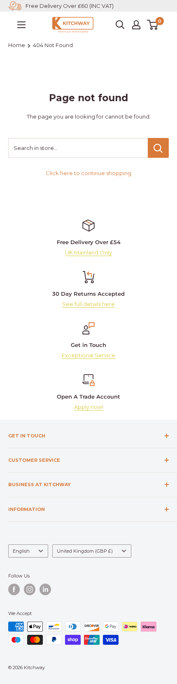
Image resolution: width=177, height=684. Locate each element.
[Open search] (120, 24)
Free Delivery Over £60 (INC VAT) (70, 5)
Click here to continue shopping (88, 173)
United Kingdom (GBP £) (85, 551)
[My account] (136, 24)
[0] (153, 25)
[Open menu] (21, 24)
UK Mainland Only (88, 252)
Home (16, 45)
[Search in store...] (158, 148)
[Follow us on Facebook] (14, 589)
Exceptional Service (88, 355)
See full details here (88, 304)
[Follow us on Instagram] (29, 589)
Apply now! (88, 407)
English (21, 551)
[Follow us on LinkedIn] (45, 589)
